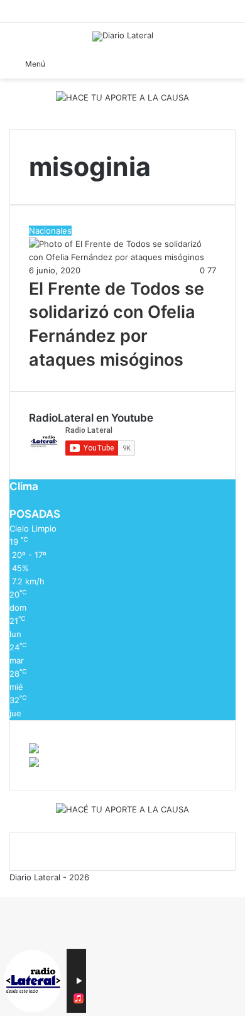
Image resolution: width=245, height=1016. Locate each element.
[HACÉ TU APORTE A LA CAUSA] (122, 811)
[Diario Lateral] (122, 36)
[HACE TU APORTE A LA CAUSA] (122, 99)
